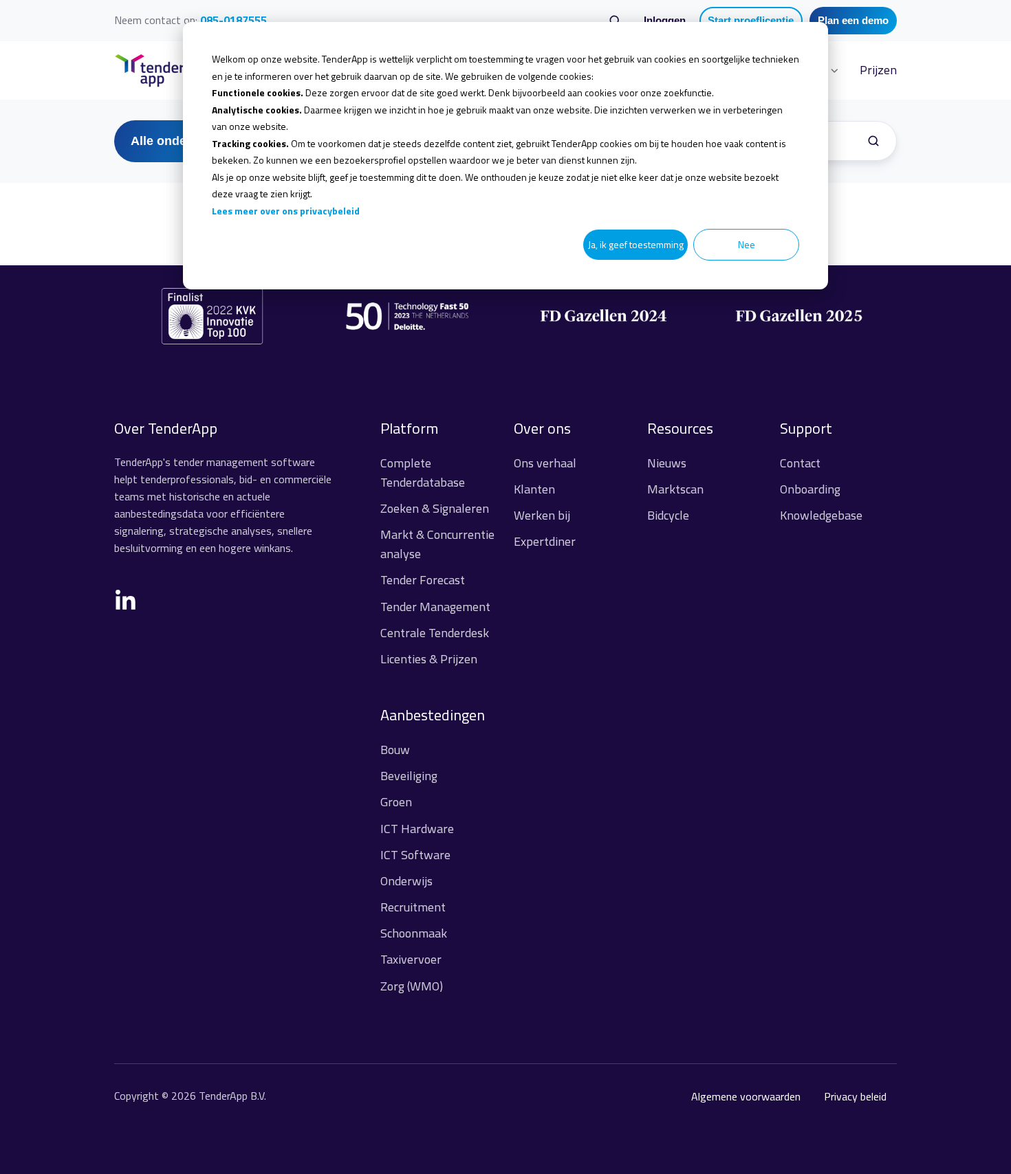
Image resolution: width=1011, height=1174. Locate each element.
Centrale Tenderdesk (434, 632)
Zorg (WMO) (411, 986)
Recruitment (413, 907)
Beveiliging (408, 775)
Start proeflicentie (751, 20)
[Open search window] (615, 20)
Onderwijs (406, 881)
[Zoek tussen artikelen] (873, 141)
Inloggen (665, 20)
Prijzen (878, 69)
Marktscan (675, 489)
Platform (409, 428)
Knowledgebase (821, 515)
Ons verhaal (545, 463)
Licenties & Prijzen (428, 659)
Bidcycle (668, 515)
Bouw (395, 749)
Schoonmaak (413, 933)
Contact (800, 463)
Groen (396, 802)
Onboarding (810, 489)
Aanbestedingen (432, 715)
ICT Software (415, 854)
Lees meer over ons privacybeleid (286, 210)
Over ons (542, 428)
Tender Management (435, 606)
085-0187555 (233, 20)
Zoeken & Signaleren (434, 508)
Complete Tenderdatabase (422, 472)
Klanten (534, 489)
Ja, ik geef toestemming (636, 244)
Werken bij (542, 515)
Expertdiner (545, 541)
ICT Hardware (417, 828)
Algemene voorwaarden (746, 1096)
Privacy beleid (855, 1096)
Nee (746, 244)
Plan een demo (853, 20)
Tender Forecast (422, 580)
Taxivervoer (411, 959)
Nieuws (666, 463)
